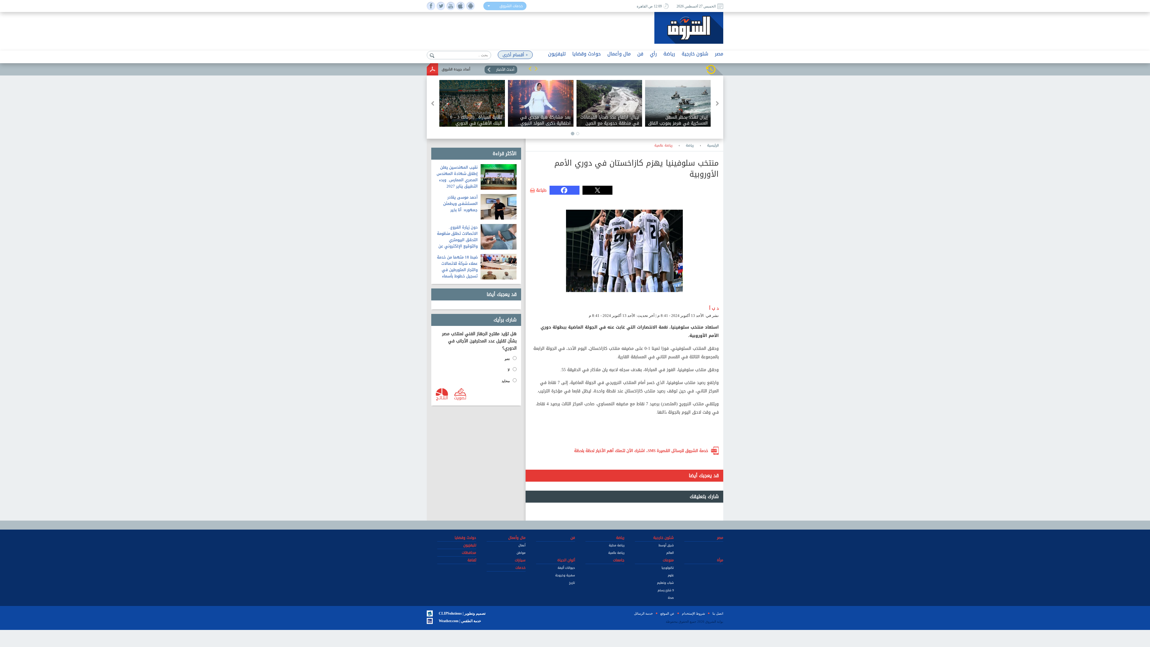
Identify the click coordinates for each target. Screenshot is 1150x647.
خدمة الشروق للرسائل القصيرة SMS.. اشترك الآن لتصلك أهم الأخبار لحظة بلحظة (641, 450)
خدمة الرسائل (643, 613)
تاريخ (572, 583)
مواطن (521, 553)
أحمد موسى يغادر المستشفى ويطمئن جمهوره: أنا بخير (460, 204)
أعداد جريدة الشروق (456, 69)
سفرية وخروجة (565, 575)
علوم (671, 575)
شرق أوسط (666, 545)
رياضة (690, 145)
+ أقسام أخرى (515, 55)
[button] (530, 68)
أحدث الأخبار (505, 69)
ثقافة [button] (471, 560)
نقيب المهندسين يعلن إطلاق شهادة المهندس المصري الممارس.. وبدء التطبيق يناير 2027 (457, 177)
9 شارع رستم (666, 590)
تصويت (460, 397)
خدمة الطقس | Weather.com (460, 621)
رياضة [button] (669, 53)
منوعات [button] (668, 560)
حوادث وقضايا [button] (586, 53)
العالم (670, 553)
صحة (671, 598)
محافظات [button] (469, 552)
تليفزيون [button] (557, 53)
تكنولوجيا (668, 568)
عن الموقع (667, 613)
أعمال (522, 545)
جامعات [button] (618, 560)
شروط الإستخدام (693, 613)
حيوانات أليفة (566, 568)
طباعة (541, 191)
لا (509, 370)
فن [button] (640, 53)
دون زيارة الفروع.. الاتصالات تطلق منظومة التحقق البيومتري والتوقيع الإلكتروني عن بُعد (457, 239)
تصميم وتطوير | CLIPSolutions (462, 613)
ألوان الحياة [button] (566, 560)
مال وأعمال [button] (619, 53)
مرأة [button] (720, 560)
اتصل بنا (717, 613)
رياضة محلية (616, 545)
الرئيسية (713, 145)
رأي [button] (653, 53)
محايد (506, 381)
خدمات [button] (520, 567)
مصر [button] (719, 53)
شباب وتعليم (665, 583)
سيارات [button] (520, 560)
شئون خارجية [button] (695, 53)
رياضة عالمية (663, 145)
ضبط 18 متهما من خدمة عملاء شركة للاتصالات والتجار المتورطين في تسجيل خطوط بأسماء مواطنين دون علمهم (457, 269)
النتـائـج (442, 397)
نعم (507, 359)
